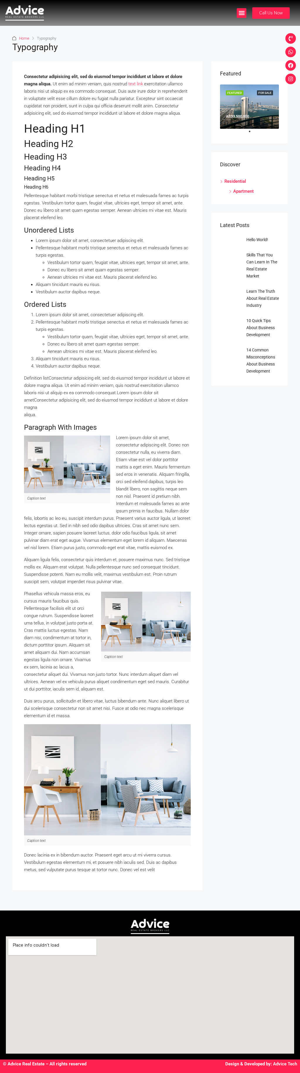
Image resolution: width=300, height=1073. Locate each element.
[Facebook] (290, 65)
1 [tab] (252, 134)
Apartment (243, 191)
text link (135, 84)
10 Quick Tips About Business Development (260, 327)
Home (24, 38)
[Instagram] (290, 79)
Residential (235, 181)
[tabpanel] (249, 106)
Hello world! (257, 239)
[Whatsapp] (290, 52)
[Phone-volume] (290, 38)
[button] (241, 13)
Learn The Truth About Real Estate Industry (262, 298)
